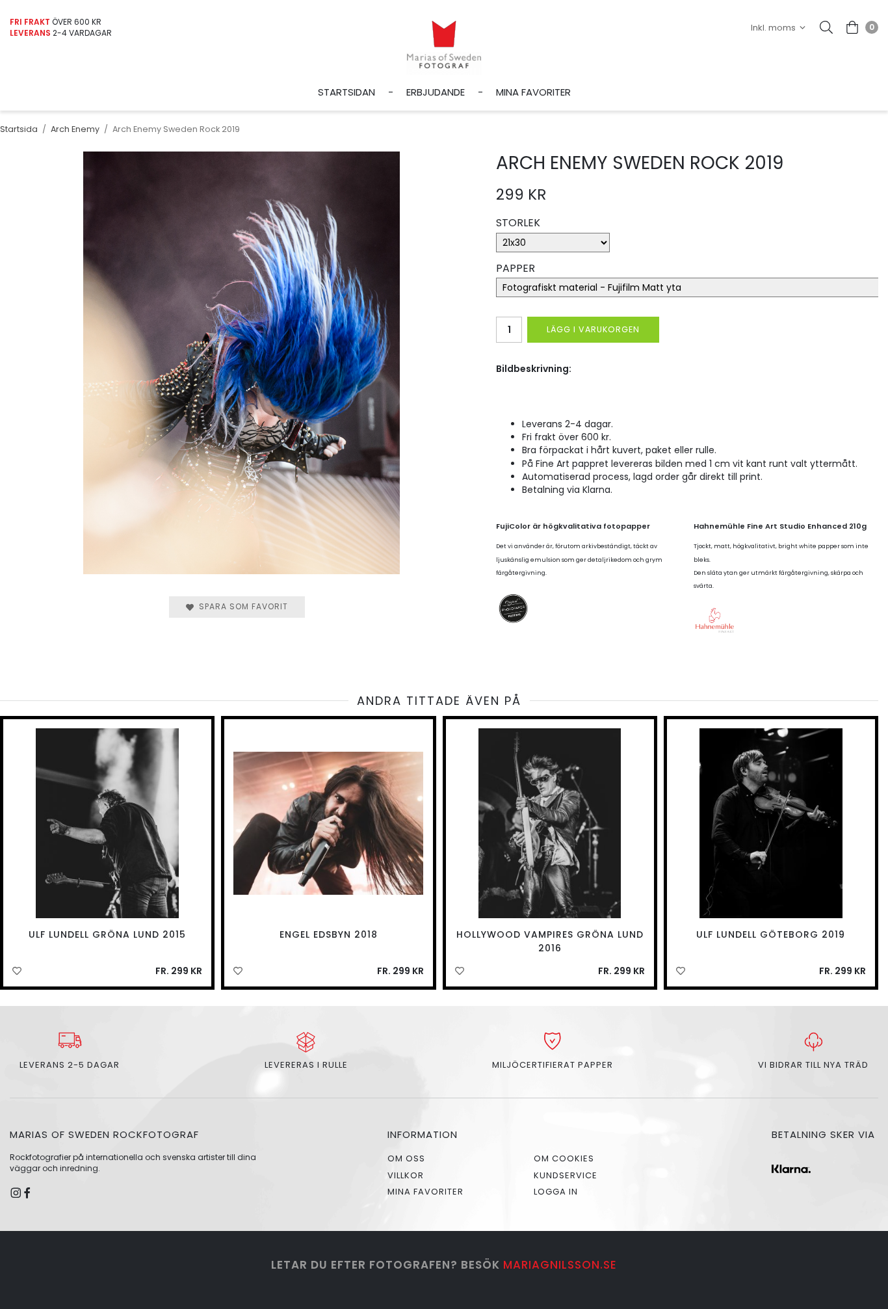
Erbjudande (435, 92)
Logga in (556, 1191)
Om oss (406, 1158)
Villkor (405, 1175)
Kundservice (565, 1175)
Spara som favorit (241, 606)
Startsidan (346, 92)
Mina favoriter (533, 92)
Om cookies (564, 1158)
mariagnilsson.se (560, 1265)
